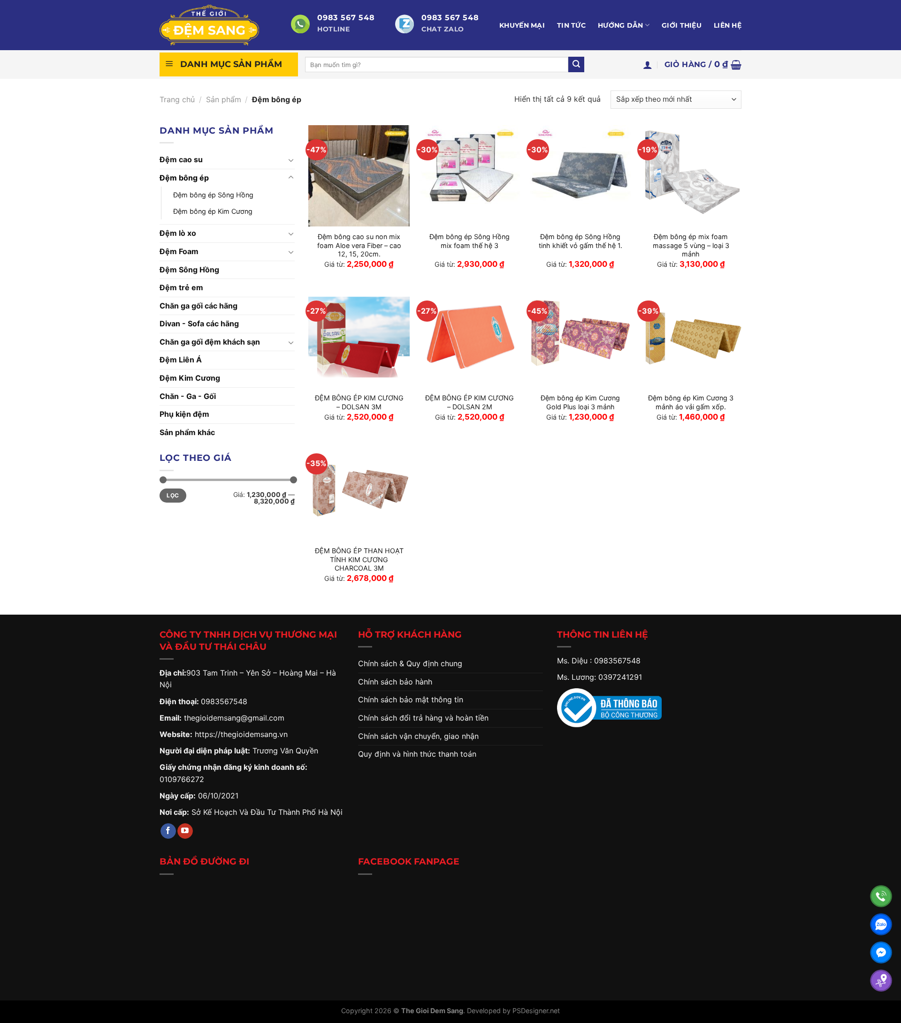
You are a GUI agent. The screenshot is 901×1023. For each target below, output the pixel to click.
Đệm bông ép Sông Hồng (213, 195)
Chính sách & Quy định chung (410, 663)
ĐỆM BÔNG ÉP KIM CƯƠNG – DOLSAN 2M (469, 402)
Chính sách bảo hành (395, 681)
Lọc (173, 495)
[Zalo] (881, 924)
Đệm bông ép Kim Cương (212, 211)
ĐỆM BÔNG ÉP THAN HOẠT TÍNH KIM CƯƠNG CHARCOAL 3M (359, 559)
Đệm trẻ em (181, 287)
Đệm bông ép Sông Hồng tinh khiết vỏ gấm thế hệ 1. (580, 241)
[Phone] (881, 896)
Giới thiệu (682, 25)
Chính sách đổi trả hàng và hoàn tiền (423, 717)
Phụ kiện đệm (184, 414)
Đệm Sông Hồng (189, 269)
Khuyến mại (522, 25)
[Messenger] (881, 952)
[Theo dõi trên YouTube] (185, 831)
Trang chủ (177, 99)
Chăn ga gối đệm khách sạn (210, 341)
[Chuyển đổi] (291, 159)
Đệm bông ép (184, 177)
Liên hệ (727, 25)
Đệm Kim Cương (190, 378)
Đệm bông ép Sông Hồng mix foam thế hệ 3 (469, 241)
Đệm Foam (179, 251)
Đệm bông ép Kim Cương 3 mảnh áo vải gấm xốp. (690, 402)
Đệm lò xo (178, 233)
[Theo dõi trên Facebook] (168, 831)
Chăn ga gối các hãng (198, 305)
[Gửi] (576, 65)
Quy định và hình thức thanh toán (417, 754)
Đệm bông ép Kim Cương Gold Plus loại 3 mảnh (580, 402)
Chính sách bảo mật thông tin (410, 699)
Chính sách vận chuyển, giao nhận (418, 736)
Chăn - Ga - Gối (188, 396)
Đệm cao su (181, 159)
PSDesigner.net (536, 1011)
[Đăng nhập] (647, 64)
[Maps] (881, 980)
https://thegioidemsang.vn (241, 734)
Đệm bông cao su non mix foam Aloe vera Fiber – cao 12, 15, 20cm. (359, 245)
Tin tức (571, 25)
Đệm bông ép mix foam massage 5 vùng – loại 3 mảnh (691, 245)
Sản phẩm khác (187, 432)
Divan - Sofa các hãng (199, 323)
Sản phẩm (223, 99)
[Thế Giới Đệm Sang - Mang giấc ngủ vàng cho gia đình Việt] (218, 25)
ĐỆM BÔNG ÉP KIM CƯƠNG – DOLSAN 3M (359, 402)
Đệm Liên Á (181, 359)
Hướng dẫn (620, 25)
